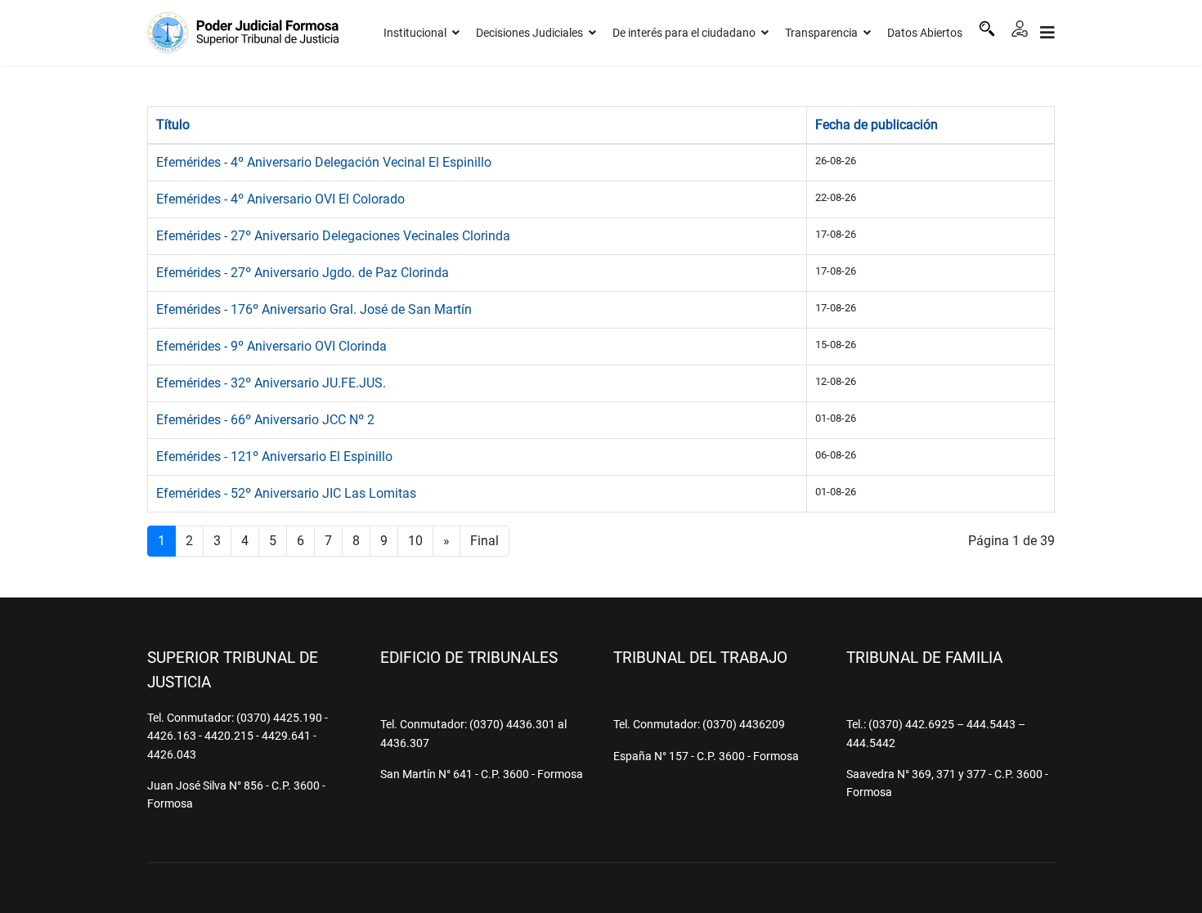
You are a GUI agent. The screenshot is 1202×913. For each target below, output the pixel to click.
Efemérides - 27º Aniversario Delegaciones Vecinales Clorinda (333, 236)
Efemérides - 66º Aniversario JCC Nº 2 (265, 419)
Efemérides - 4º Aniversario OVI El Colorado (280, 199)
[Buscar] (987, 28)
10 (415, 540)
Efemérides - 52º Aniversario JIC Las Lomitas (286, 493)
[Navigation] (1047, 32)
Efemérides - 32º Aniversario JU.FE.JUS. (271, 383)
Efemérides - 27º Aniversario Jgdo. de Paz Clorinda (302, 272)
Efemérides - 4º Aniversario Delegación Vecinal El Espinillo (323, 162)
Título (173, 124)
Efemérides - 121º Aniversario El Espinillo (274, 456)
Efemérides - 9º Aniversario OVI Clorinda (271, 346)
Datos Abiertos (924, 32)
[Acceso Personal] (1019, 28)
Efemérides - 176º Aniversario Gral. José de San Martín (314, 309)
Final (484, 540)
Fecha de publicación (876, 124)
